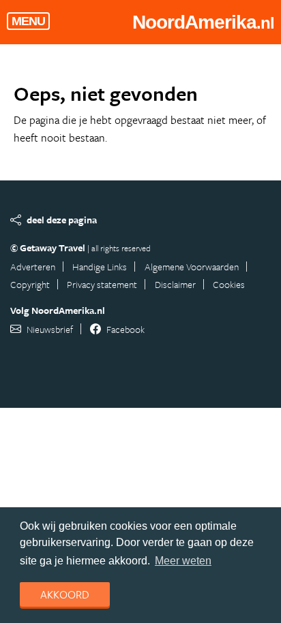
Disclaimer (175, 284)
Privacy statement (102, 284)
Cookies (229, 284)
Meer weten (183, 560)
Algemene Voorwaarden (192, 266)
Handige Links (99, 266)
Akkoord (64, 594)
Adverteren (32, 266)
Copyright (30, 284)
